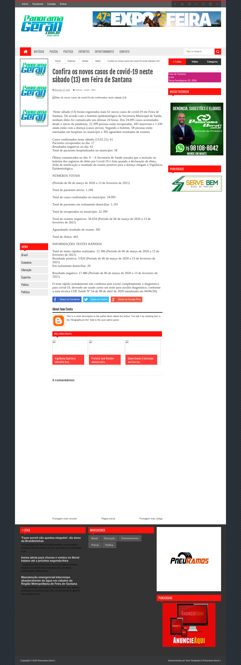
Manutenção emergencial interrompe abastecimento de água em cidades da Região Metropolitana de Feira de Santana (49, 580)
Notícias (39, 51)
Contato (51, 4)
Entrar (63, 4)
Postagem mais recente (64, 518)
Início (25, 4)
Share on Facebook (70, 299)
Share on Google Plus (129, 299)
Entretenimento (129, 538)
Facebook (37, 4)
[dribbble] (203, 4)
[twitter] (182, 4)
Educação (26, 270)
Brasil (24, 255)
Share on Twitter (99, 299)
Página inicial (108, 518)
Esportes (26, 277)
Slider (93, 90)
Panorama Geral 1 (212, 660)
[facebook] (175, 4)
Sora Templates (193, 660)
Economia (26, 262)
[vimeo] (189, 4)
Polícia (54, 51)
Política (25, 292)
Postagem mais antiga (151, 518)
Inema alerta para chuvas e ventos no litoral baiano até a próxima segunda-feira (50, 559)
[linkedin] (210, 4)
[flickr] (196, 4)
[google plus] (217, 4)
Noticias (79, 90)
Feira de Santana (177, 74)
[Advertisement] (34, 185)
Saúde (86, 90)
